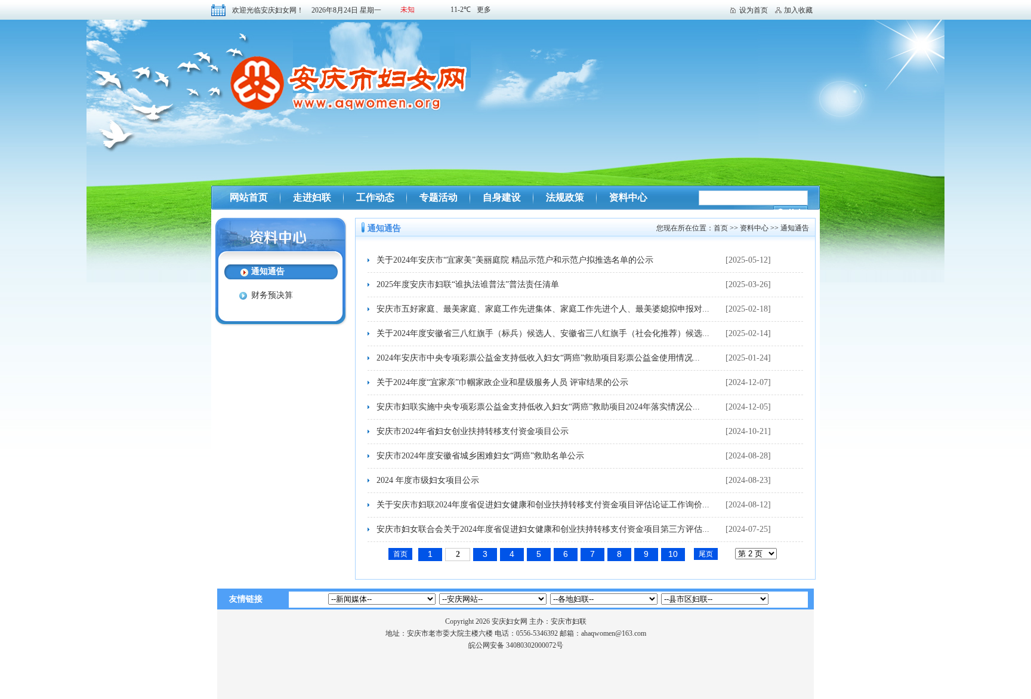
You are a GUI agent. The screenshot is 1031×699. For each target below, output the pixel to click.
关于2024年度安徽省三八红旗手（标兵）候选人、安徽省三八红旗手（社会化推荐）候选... (542, 333)
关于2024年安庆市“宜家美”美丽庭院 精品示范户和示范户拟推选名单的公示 (514, 259)
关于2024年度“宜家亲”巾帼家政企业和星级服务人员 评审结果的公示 (502, 382)
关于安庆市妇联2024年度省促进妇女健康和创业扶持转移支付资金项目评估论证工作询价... (542, 504)
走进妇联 (312, 197)
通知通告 (268, 271)
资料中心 (628, 197)
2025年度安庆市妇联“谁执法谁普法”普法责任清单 (467, 284)
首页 (721, 228)
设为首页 (753, 10)
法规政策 (565, 197)
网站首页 (249, 197)
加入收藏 (798, 10)
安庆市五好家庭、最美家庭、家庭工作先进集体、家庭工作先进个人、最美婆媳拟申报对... (542, 308)
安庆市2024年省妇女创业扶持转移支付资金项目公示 (472, 431)
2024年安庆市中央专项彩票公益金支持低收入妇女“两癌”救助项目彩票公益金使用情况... (538, 357)
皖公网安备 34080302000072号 (515, 645)
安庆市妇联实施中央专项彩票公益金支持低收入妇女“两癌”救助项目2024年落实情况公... (538, 406)
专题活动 (438, 197)
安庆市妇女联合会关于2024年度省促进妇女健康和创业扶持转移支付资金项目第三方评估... (542, 529)
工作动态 (375, 197)
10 (673, 554)
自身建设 (502, 197)
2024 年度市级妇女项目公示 (427, 480)
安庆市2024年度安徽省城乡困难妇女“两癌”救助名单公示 (480, 455)
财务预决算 (272, 295)
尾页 (706, 554)
